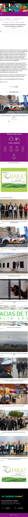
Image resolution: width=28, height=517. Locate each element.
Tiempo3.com (16, 162)
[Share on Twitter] (14, 87)
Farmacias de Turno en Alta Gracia (14, 327)
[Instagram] (14, 1)
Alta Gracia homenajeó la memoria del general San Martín (14, 432)
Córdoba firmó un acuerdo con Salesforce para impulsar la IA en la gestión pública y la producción (14, 459)
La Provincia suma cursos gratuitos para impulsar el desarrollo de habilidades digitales (14, 222)
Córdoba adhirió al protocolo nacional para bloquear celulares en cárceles (14, 302)
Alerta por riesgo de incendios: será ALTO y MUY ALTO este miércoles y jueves (14, 354)
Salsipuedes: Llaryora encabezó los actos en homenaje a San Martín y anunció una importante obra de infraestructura (14, 380)
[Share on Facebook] (12, 86)
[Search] (26, 14)
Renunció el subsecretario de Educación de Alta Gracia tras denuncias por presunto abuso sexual (14, 276)
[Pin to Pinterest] (15, 86)
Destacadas (8, 18)
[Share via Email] (17, 86)
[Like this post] (11, 86)
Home (1, 18)
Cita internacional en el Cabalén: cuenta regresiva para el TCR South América (14, 249)
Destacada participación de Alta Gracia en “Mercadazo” (14, 405)
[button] (1, 108)
